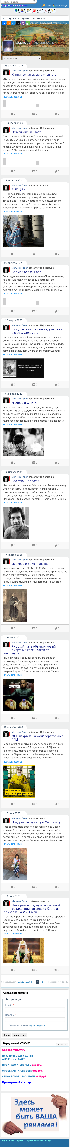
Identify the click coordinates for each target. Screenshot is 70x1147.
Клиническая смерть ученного (34, 74)
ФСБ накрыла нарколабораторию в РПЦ (37, 737)
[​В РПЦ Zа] (35, 231)
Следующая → (25, 982)
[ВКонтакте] (4, 23)
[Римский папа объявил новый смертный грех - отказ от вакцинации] (35, 695)
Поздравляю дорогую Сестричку (36, 822)
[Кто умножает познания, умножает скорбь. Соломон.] (35, 368)
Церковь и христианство (30, 563)
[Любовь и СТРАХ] (35, 442)
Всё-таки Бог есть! (25, 481)
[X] (18, 23)
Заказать (62, 1044)
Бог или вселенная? (26, 272)
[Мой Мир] (13, 23)
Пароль (9, 1014)
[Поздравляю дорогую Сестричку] (35, 864)
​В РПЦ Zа (18, 189)
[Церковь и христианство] (35, 605)
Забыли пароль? (36, 1025)
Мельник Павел (20, 70)
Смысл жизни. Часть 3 (28, 132)
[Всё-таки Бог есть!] (35, 523)
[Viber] (23, 23)
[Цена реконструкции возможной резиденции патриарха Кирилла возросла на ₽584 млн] (35, 951)
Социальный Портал (14, 5)
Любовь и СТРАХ (24, 402)
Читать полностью (12, 96)
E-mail (8, 1004)
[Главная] (3, 18)
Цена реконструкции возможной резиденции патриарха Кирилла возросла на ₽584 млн (32, 908)
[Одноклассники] (9, 23)
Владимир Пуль (59, 23)
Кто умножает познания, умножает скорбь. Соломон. (38, 330)
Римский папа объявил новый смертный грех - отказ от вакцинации (30, 650)
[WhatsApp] (28, 23)
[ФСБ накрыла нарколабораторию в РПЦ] (35, 781)
